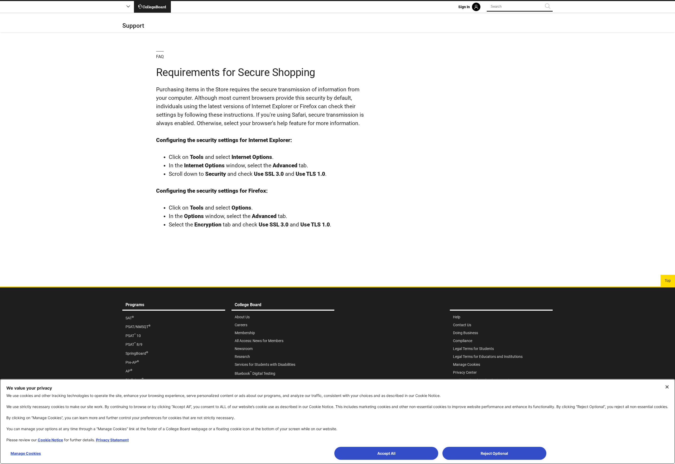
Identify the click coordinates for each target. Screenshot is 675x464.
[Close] (667, 387)
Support (133, 25)
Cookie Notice (50, 440)
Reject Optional (494, 453)
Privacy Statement (112, 440)
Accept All (386, 453)
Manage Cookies (26, 453)
